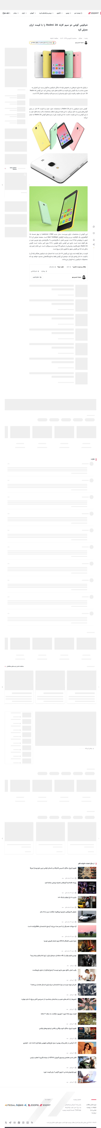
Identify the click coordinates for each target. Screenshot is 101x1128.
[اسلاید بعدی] (2, 185)
